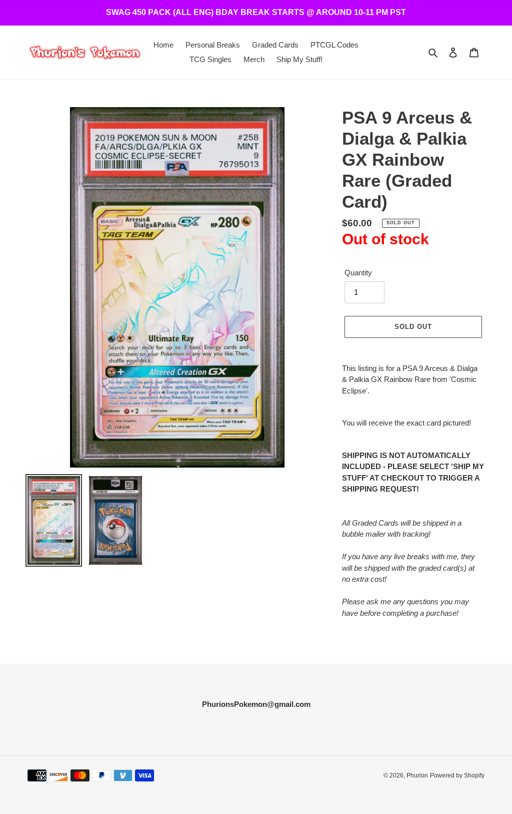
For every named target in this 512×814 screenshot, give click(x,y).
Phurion (417, 775)
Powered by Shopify (457, 775)
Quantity (358, 272)
